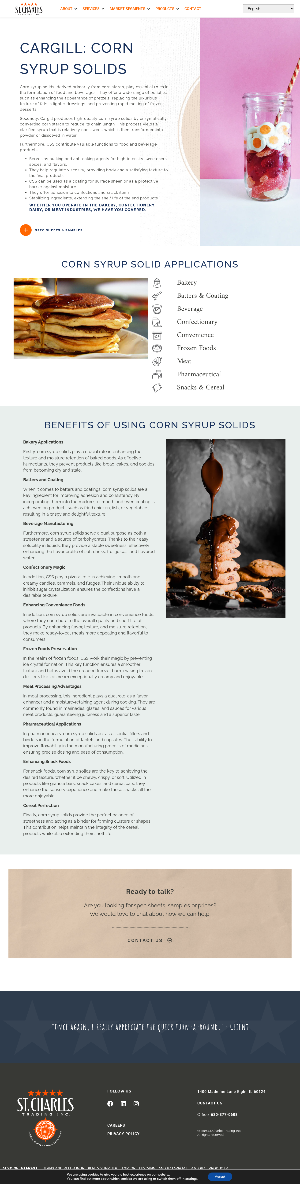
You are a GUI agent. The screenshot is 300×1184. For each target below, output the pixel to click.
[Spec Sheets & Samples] (26, 230)
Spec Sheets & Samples (59, 230)
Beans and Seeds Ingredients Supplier (79, 1168)
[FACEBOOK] (110, 1104)
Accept (220, 1176)
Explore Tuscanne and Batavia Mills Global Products (175, 1168)
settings (191, 1179)
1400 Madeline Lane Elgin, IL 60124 (231, 1091)
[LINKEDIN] (123, 1104)
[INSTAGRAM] (136, 1104)
